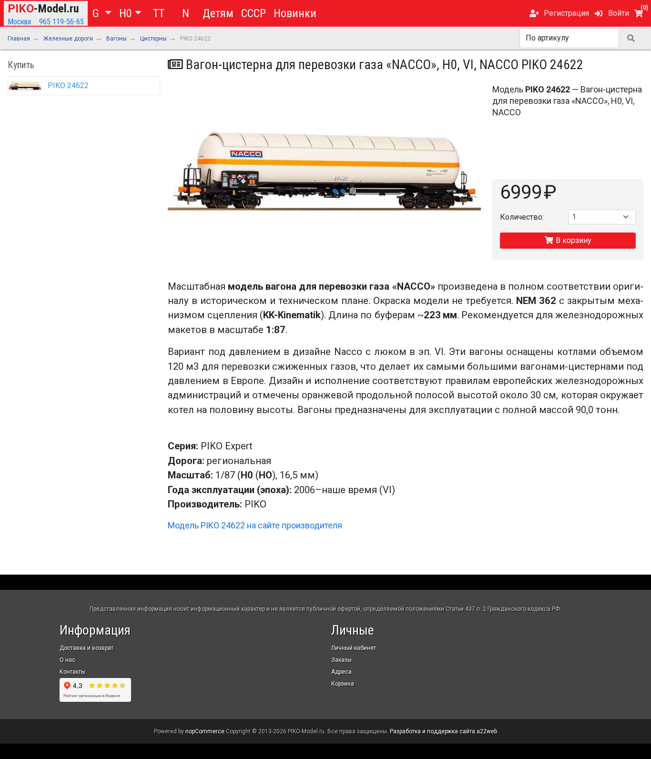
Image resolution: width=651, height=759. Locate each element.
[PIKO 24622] (324, 172)
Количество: (522, 217)
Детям (218, 13)
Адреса (341, 671)
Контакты (72, 671)
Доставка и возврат (86, 648)
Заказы (341, 660)
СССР (253, 13)
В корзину (572, 240)
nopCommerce (204, 731)
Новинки (295, 13)
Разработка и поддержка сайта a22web (443, 731)
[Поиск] (631, 38)
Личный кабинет (353, 648)
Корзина (342, 683)
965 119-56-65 (61, 21)
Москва (19, 21)
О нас (67, 660)
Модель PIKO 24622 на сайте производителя (255, 525)
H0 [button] (125, 13)
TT (158, 13)
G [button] (97, 13)
